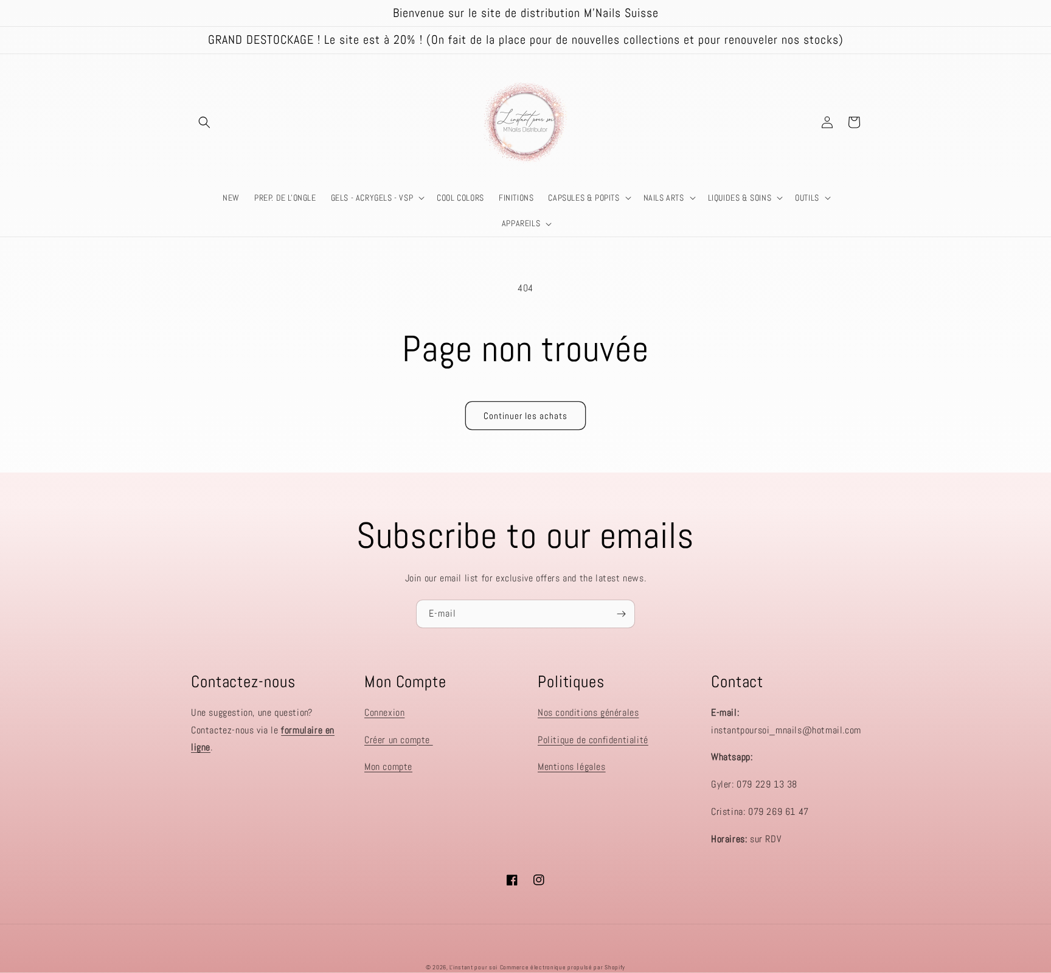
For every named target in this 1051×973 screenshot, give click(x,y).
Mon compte (388, 766)
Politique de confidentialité (593, 739)
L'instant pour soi (473, 967)
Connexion (384, 712)
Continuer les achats (525, 415)
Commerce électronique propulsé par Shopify (562, 967)
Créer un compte (398, 739)
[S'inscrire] (621, 614)
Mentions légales (572, 766)
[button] (204, 122)
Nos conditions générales (588, 712)
